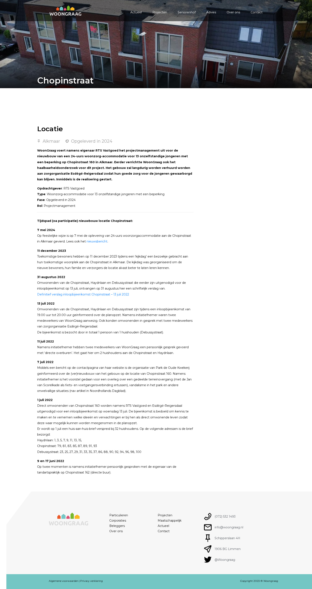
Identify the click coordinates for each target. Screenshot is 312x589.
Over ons (233, 12)
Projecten (159, 12)
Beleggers (117, 526)
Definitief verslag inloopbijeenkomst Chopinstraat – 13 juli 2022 (83, 294)
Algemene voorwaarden (63, 580)
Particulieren (118, 515)
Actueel (136, 12)
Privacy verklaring (91, 580)
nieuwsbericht (97, 241)
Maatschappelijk (169, 520)
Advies (211, 12)
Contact (257, 12)
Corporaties (117, 520)
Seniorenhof (187, 12)
